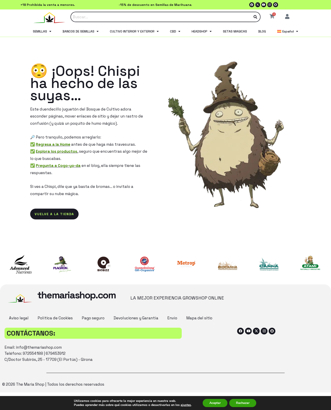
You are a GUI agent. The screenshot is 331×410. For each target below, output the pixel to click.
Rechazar (242, 403)
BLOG (262, 31)
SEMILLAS (40, 31)
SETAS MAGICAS (235, 31)
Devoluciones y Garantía (135, 318)
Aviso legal (19, 318)
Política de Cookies (55, 318)
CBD (173, 31)
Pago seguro (93, 318)
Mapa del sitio (199, 318)
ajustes (186, 405)
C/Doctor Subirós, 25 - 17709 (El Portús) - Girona (49, 359)
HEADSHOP (199, 31)
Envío (172, 318)
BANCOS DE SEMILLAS (78, 31)
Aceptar (215, 403)
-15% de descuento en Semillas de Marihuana (155, 5)
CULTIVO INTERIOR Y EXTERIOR (132, 31)
